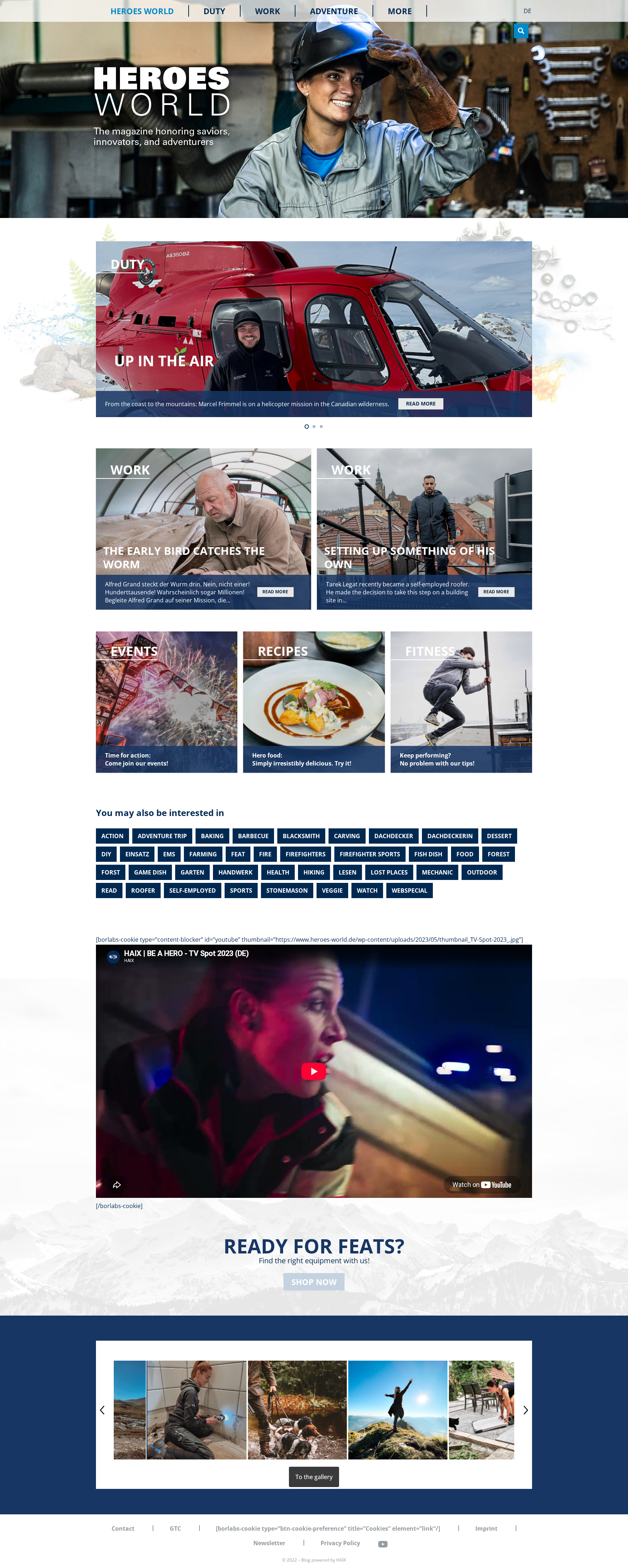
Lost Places (389, 872)
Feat (238, 854)
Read (109, 890)
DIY (106, 854)
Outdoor (482, 872)
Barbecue (253, 836)
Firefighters (306, 854)
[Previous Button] (102, 1410)
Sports (241, 890)
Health (278, 872)
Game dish (150, 872)
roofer (143, 890)
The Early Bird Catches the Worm (184, 557)
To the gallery (314, 1477)
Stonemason (287, 890)
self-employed (192, 890)
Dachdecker (393, 836)
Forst (110, 872)
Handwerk (235, 872)
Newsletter (269, 1543)
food (465, 854)
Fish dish (428, 854)
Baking (212, 836)
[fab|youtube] (382, 1544)
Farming (203, 854)
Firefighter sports (370, 854)
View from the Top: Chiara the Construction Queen (321, 361)
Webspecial (409, 890)
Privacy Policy (340, 1543)
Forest (499, 854)
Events (134, 650)
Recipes (283, 650)
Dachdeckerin (450, 836)
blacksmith (301, 836)
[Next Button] (526, 1410)
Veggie (332, 890)
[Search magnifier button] (521, 31)
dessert (499, 836)
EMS (169, 854)
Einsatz (137, 854)
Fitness (430, 650)
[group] (163, 1410)
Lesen (348, 872)
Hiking (314, 872)
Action (112, 836)
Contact (123, 1528)
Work (130, 263)
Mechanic (437, 872)
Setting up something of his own (409, 557)
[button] (417, 11)
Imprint (486, 1528)
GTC (175, 1528)
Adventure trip (162, 836)
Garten (192, 872)
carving (347, 836)
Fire (265, 854)
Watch (367, 890)
